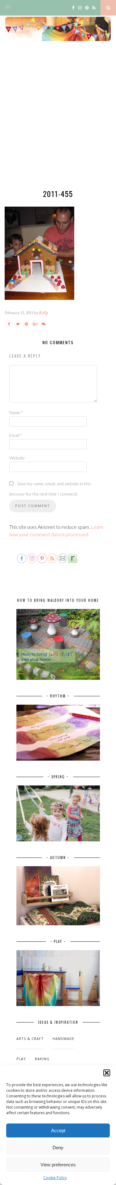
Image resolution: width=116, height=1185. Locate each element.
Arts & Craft (30, 1038)
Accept (58, 1130)
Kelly (43, 313)
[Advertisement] (58, 120)
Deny (58, 1147)
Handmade (63, 1038)
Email (15, 435)
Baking (42, 1058)
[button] (107, 1073)
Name (16, 412)
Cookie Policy (55, 1177)
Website (17, 457)
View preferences (58, 1164)
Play (21, 1058)
